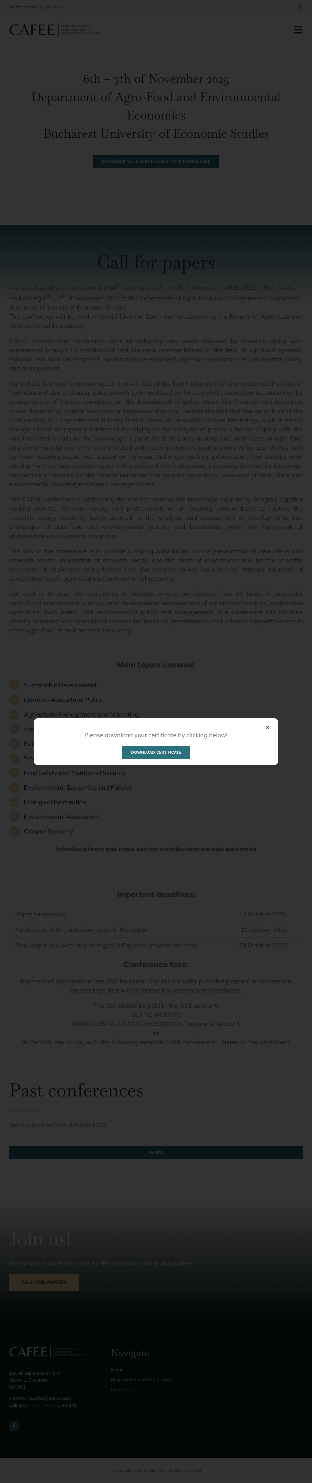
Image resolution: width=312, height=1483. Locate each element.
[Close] (267, 727)
